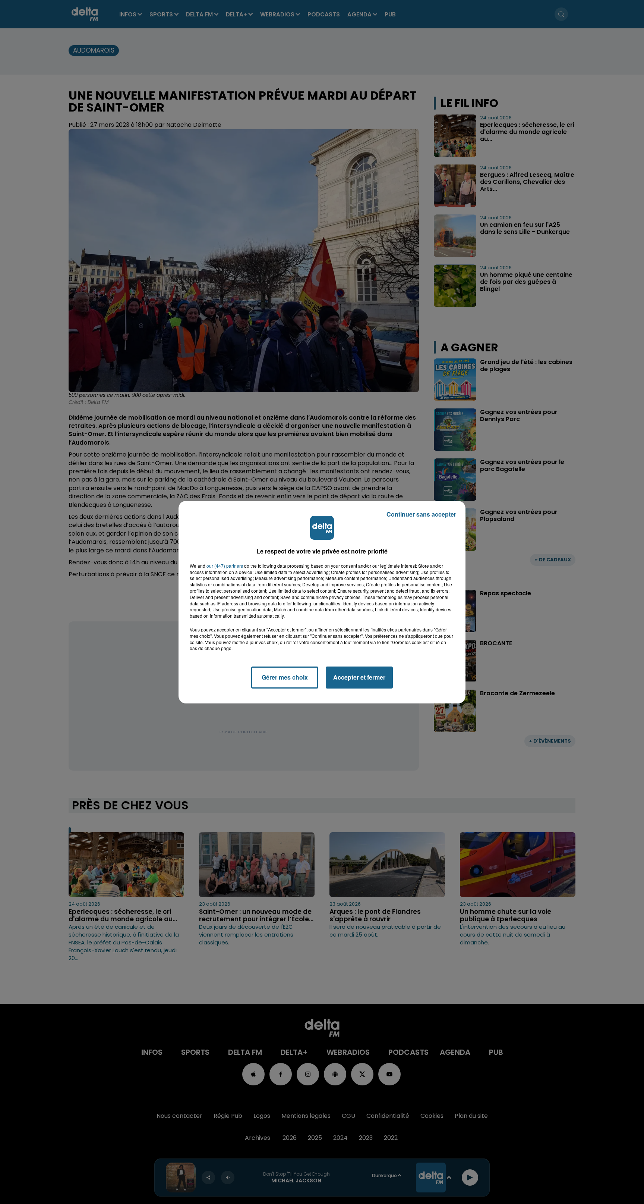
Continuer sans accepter (421, 514)
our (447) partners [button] (224, 566)
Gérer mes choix (285, 677)
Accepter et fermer (359, 677)
